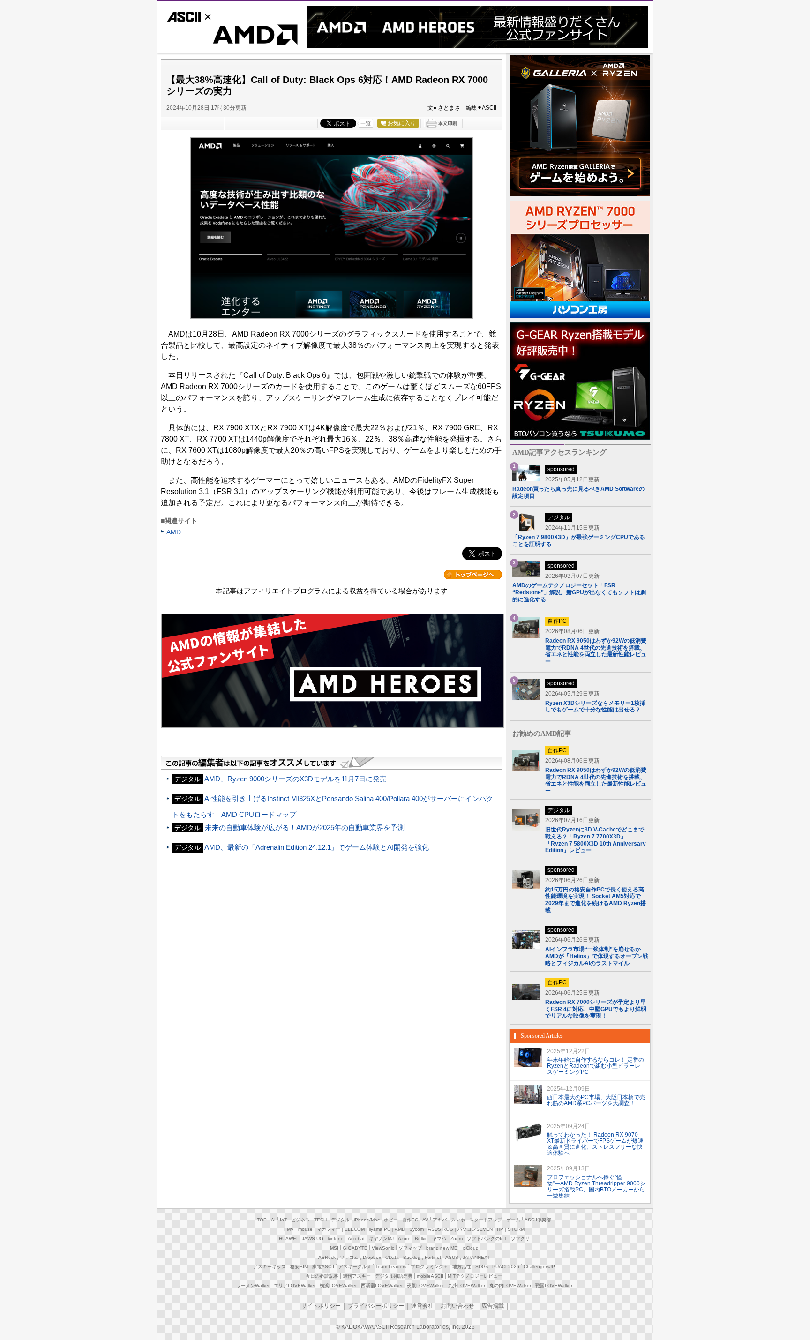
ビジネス (300, 1219)
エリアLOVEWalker (294, 1285)
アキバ (440, 1219)
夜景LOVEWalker (425, 1285)
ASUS (451, 1257)
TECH (320, 1219)
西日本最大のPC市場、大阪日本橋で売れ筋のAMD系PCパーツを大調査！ (596, 1100)
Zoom (456, 1238)
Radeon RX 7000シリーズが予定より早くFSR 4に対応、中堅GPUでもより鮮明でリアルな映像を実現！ (595, 1009)
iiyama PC (379, 1229)
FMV (289, 1229)
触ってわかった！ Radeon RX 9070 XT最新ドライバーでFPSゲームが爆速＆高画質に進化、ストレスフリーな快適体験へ (595, 1143)
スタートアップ (485, 1219)
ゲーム (513, 1219)
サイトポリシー (321, 1306)
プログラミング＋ (429, 1266)
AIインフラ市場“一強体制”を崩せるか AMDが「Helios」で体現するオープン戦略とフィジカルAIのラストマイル (596, 956)
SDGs (481, 1266)
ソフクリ (520, 1238)
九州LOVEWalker (466, 1285)
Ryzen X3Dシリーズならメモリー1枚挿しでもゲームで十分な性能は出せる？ (595, 706)
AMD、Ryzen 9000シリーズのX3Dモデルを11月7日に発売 (295, 779)
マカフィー (328, 1229)
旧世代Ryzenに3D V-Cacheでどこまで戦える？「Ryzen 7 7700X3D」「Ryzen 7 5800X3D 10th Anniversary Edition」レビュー (595, 839)
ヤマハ (439, 1238)
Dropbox (372, 1257)
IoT (283, 1219)
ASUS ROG (440, 1229)
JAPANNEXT (476, 1257)
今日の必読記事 (322, 1276)
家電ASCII (323, 1266)
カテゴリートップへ (473, 574)
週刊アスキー (357, 1276)
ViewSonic (383, 1247)
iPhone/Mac (367, 1219)
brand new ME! (442, 1247)
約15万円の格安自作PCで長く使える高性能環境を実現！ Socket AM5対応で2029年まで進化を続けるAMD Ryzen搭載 (595, 899)
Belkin (421, 1238)
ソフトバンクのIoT (487, 1238)
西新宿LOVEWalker (382, 1285)
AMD (232, 36)
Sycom (416, 1229)
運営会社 (422, 1306)
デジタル (340, 1219)
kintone (336, 1238)
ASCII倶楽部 (538, 1219)
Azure (404, 1238)
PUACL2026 (505, 1266)
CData (392, 1257)
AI (273, 1219)
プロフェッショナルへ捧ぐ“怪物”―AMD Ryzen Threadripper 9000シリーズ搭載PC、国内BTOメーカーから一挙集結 (596, 1186)
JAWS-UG (312, 1238)
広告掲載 (492, 1306)
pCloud (471, 1247)
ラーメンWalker (253, 1285)
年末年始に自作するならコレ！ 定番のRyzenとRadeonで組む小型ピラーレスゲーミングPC (595, 1065)
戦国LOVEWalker (553, 1285)
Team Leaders (390, 1266)
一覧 (365, 123)
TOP (262, 1219)
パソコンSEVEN (475, 1229)
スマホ (458, 1219)
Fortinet (433, 1257)
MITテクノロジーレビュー (475, 1276)
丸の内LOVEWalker (510, 1285)
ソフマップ (410, 1247)
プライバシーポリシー (376, 1306)
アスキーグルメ (354, 1266)
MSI (334, 1247)
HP (500, 1229)
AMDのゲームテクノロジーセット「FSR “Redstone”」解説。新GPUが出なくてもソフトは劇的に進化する (579, 592)
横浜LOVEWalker (338, 1285)
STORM (516, 1229)
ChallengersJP (539, 1266)
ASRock (327, 1257)
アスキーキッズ (269, 1266)
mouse (305, 1229)
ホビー (391, 1219)
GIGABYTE (355, 1247)
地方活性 (461, 1266)
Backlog (411, 1257)
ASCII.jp (204, 15)
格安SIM (299, 1266)
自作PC (410, 1219)
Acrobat (356, 1238)
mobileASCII (430, 1276)
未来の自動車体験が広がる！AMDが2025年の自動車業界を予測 (305, 827)
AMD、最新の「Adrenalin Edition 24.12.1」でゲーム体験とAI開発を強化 (316, 847)
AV (425, 1219)
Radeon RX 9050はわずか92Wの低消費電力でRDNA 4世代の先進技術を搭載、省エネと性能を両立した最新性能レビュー (595, 651)
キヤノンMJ (381, 1238)
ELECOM (355, 1229)
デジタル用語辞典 (393, 1276)
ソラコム (349, 1257)
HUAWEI (288, 1238)
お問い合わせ (457, 1306)
